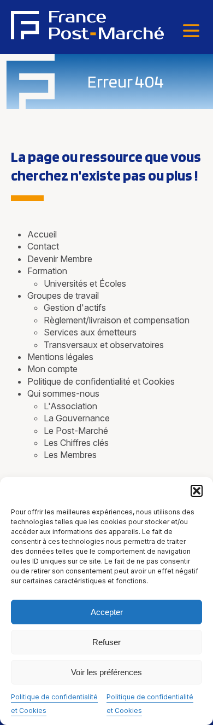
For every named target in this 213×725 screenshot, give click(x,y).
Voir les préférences (106, 672)
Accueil (42, 234)
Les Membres (70, 454)
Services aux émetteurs (90, 332)
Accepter (107, 612)
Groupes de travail (63, 295)
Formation (47, 270)
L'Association (70, 406)
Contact (43, 246)
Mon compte (52, 368)
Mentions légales (60, 356)
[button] (196, 490)
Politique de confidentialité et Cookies (101, 381)
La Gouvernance (77, 418)
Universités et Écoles (85, 283)
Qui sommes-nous (63, 393)
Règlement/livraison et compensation (117, 320)
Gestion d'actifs (75, 307)
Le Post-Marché (76, 430)
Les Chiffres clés (76, 442)
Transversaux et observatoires (104, 344)
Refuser (106, 642)
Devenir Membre (59, 258)
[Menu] (191, 31)
